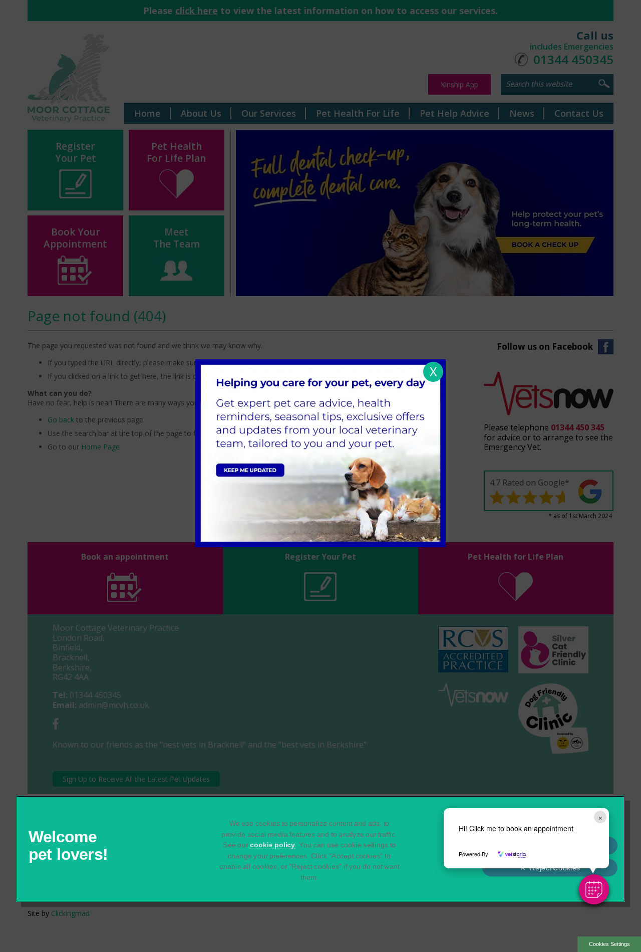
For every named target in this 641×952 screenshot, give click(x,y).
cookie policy (272, 845)
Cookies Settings (609, 944)
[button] (594, 889)
